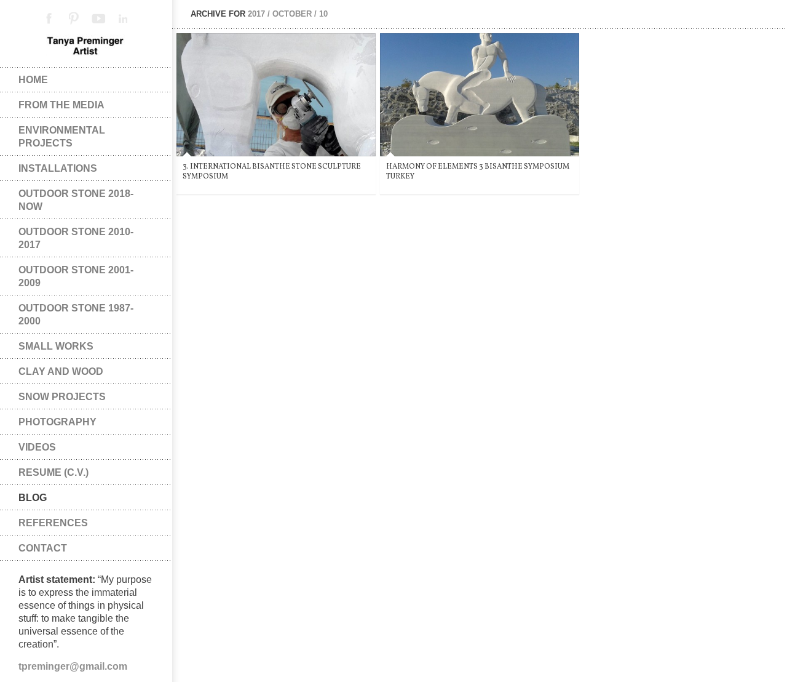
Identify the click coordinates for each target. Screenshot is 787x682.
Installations (57, 168)
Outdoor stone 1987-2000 (75, 314)
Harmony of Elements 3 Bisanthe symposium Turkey (477, 172)
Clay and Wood (60, 371)
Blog (32, 497)
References (53, 523)
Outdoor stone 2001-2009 (75, 276)
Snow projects (62, 396)
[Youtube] (98, 18)
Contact (42, 548)
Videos (37, 447)
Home (33, 79)
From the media (61, 105)
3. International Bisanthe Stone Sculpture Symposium (272, 172)
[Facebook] (49, 18)
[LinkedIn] (123, 18)
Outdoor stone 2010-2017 (75, 238)
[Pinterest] (73, 18)
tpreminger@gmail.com (72, 666)
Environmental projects (61, 136)
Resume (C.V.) (53, 472)
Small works (55, 346)
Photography (57, 422)
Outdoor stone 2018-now (75, 200)
